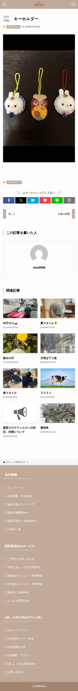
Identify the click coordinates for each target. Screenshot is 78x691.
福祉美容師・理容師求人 (22, 520)
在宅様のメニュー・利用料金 (25, 584)
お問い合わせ (15, 672)
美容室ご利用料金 (18, 592)
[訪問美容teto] (39, 4)
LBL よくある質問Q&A (21, 663)
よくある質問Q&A (18, 600)
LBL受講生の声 (16, 646)
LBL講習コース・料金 (20, 638)
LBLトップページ (17, 630)
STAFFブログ (13, 27)
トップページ (15, 487)
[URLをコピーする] (69, 200)
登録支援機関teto (17, 512)
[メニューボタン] (4, 4)
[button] (9, 200)
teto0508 (39, 267)
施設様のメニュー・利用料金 (25, 575)
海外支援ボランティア (20, 504)
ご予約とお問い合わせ (20, 558)
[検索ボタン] (73, 4)
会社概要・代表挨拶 (19, 496)
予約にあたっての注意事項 (23, 567)
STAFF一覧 (14, 529)
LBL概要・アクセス (19, 655)
